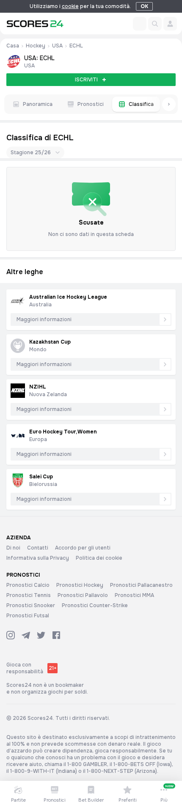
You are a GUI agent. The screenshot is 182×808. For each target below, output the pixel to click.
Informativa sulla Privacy (37, 558)
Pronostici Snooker (30, 605)
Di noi (13, 547)
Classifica (141, 104)
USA (57, 45)
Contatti (37, 547)
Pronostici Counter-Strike (95, 605)
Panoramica (37, 104)
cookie (70, 6)
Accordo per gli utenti (82, 547)
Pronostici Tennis (28, 595)
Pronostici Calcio (28, 585)
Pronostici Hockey (79, 585)
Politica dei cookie (99, 558)
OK (144, 6)
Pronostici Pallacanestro (141, 585)
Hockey (35, 45)
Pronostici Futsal (27, 615)
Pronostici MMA (134, 595)
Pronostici (90, 104)
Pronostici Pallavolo (83, 595)
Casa (12, 45)
